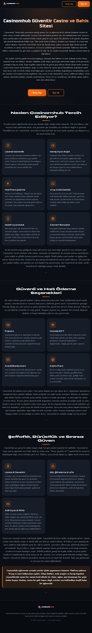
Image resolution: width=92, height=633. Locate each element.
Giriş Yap (69, 4)
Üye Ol (84, 4)
